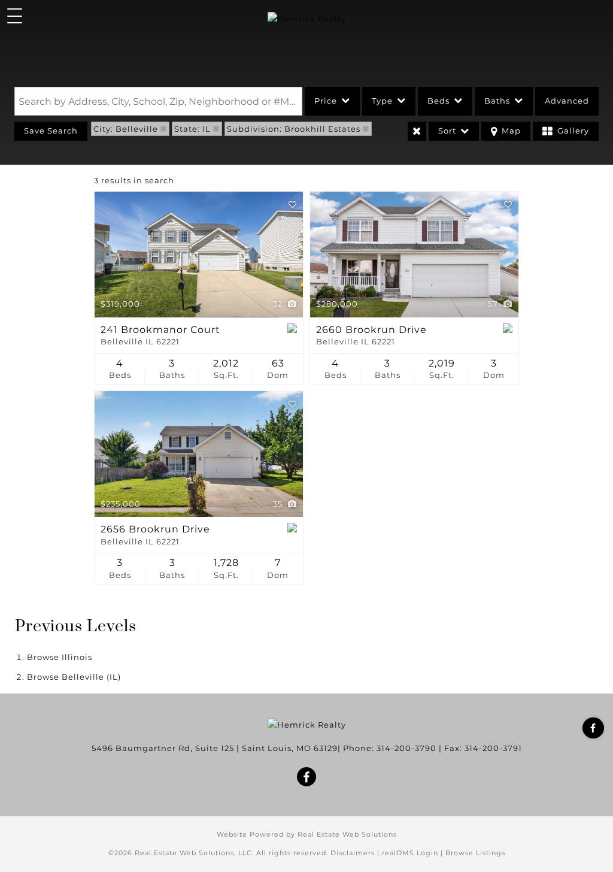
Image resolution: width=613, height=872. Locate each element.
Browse (59, 657)
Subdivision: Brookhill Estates (293, 129)
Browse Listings (475, 853)
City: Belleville (125, 129)
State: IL (192, 129)
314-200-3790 (406, 748)
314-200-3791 (493, 748)
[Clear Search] (417, 131)
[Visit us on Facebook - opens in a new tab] (593, 727)
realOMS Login (410, 853)
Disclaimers (352, 853)
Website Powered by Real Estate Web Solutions (307, 834)
